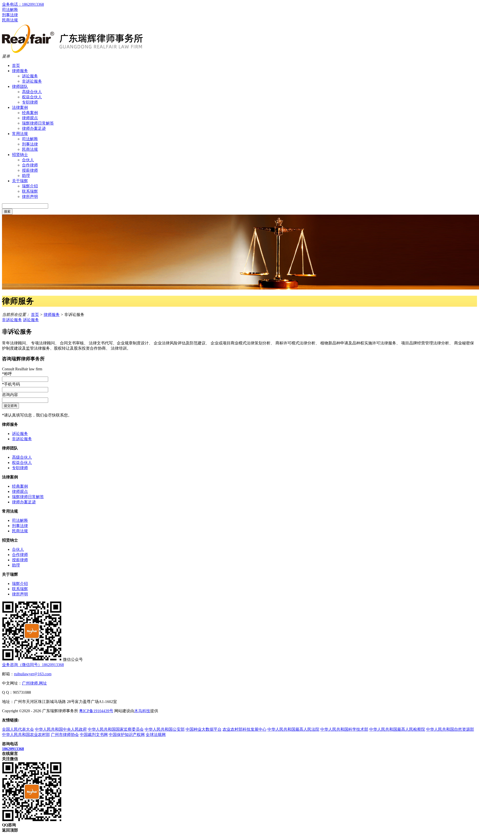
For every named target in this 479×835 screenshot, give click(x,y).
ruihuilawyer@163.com (32, 674)
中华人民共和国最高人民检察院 (397, 729)
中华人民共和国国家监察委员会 (116, 729)
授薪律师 (30, 170)
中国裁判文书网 (94, 734)
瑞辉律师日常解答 (38, 123)
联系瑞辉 (30, 191)
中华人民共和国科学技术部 (344, 729)
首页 (16, 65)
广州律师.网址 (34, 683)
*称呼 (7, 374)
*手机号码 (11, 384)
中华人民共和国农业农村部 (26, 734)
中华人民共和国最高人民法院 (293, 729)
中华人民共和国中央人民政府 (61, 729)
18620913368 (13, 749)
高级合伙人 (32, 92)
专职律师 (30, 102)
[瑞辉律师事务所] (72, 51)
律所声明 (30, 196)
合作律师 (30, 165)
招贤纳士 (20, 154)
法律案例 (20, 107)
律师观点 (30, 118)
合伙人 (28, 160)
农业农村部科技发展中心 (244, 729)
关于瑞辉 (20, 181)
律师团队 (20, 86)
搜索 (7, 211)
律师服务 (20, 71)
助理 (26, 175)
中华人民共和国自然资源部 (450, 729)
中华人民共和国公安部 (165, 729)
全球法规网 (156, 734)
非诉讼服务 (32, 81)
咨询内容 (10, 395)
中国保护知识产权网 (127, 734)
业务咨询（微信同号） (33, 665)
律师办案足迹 (34, 128)
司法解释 (10, 9)
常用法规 (20, 134)
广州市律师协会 (65, 734)
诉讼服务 (30, 76)
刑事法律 (10, 15)
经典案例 (30, 113)
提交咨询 (10, 406)
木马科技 (142, 711)
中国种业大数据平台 (204, 729)
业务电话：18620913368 (23, 4)
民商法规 (10, 20)
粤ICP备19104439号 (96, 711)
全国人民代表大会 (18, 729)
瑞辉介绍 (30, 186)
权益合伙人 (32, 97)
